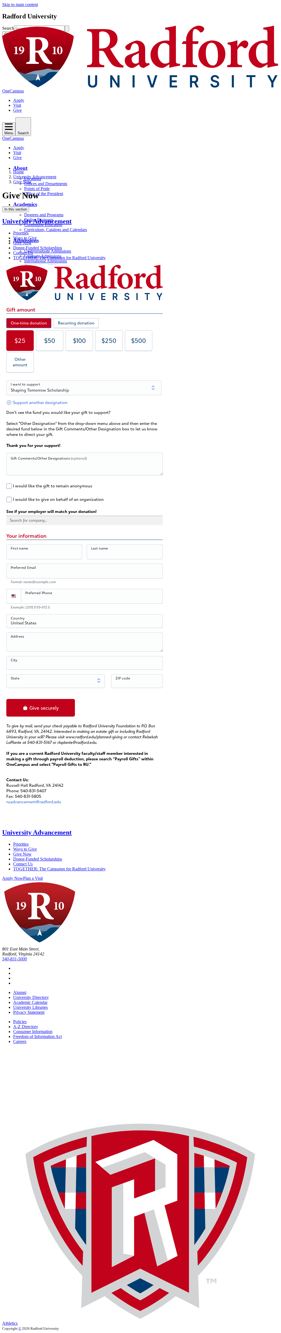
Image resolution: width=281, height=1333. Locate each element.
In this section (15, 209)
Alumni (19, 992)
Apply (18, 100)
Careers (19, 1041)
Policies (20, 1021)
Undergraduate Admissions (47, 251)
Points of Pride (37, 188)
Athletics (10, 1323)
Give (17, 110)
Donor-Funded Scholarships (37, 247)
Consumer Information (32, 1031)
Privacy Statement (28, 1012)
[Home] (140, 86)
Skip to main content (20, 4)
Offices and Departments (45, 183)
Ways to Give (25, 238)
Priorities (21, 233)
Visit (17, 105)
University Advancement (34, 176)
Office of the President (43, 193)
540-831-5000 (14, 959)
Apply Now (12, 878)
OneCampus (13, 91)
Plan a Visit (33, 878)
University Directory (31, 997)
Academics (25, 204)
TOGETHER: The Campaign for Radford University (59, 257)
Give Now (22, 181)
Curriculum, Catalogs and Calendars (55, 229)
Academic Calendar (30, 1002)
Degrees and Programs (43, 214)
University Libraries (30, 1007)
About (20, 168)
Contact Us (23, 252)
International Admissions (45, 261)
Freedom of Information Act (37, 1036)
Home (18, 172)
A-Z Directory (25, 1026)
